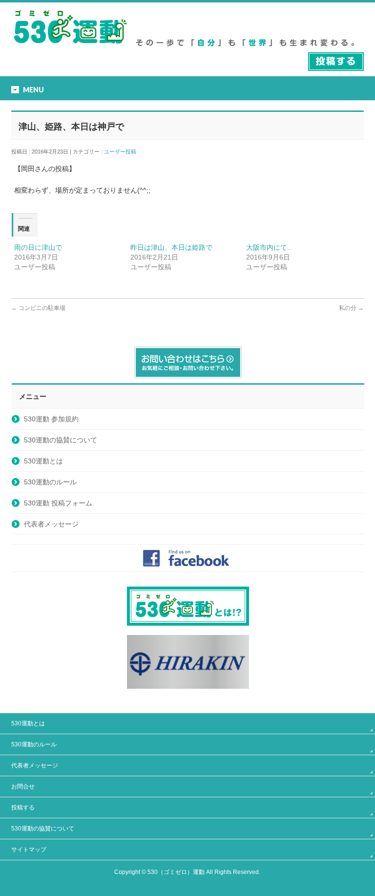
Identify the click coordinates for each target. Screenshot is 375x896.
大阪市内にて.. (268, 247)
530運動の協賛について (60, 440)
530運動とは (43, 461)
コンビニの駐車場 (38, 308)
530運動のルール (50, 482)
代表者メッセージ (51, 524)
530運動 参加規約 (51, 419)
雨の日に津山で (38, 247)
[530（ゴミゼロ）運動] (70, 47)
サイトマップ (28, 849)
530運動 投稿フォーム (58, 503)
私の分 (351, 308)
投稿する (23, 807)
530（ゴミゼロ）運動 (176, 872)
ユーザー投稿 (123, 151)
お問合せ (23, 786)
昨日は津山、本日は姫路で (171, 247)
